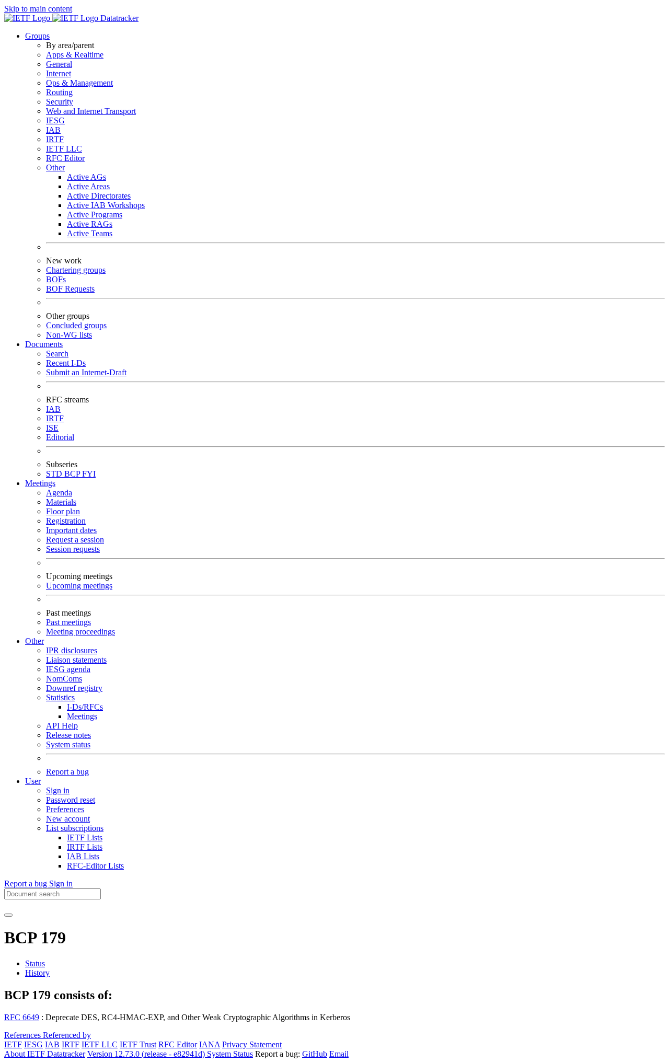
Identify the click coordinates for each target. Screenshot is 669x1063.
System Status (230, 1053)
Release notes (68, 735)
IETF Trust (138, 1044)
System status (68, 744)
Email (339, 1053)
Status (35, 963)
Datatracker (118, 18)
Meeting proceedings (80, 631)
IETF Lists (84, 837)
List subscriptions (74, 828)
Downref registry (74, 688)
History (37, 972)
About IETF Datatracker (44, 1053)
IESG (55, 120)
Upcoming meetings (79, 585)
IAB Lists (83, 856)
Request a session (75, 539)
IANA (209, 1044)
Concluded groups (76, 325)
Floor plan (63, 511)
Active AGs (86, 176)
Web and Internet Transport (91, 111)
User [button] (33, 781)
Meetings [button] (40, 483)
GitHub (314, 1053)
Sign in (58, 790)
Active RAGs (89, 223)
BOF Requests (70, 288)
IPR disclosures (71, 650)
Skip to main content (38, 8)
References (23, 1035)
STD (55, 473)
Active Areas (88, 186)
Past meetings (68, 622)
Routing (59, 92)
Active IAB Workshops (106, 205)
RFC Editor (65, 158)
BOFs (56, 279)
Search (57, 353)
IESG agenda (68, 669)
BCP (73, 473)
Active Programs (94, 214)
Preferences (65, 809)
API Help (62, 725)
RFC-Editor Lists (95, 865)
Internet (58, 73)
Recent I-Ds (66, 363)
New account (68, 818)
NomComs (64, 678)
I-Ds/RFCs (85, 706)
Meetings (82, 716)
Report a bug (67, 771)
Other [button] (34, 641)
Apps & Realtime (74, 54)
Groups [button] (37, 35)
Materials (61, 502)
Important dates (71, 530)
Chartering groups (76, 269)
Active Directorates (99, 195)
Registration (66, 520)
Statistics (60, 697)
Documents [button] (44, 344)
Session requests (73, 549)
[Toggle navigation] (8, 915)
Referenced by (67, 1035)
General (59, 64)
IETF (13, 1044)
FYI (89, 473)
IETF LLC (64, 148)
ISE (52, 427)
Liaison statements (76, 659)
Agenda (59, 492)
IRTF (55, 139)
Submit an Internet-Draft (86, 372)
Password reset (70, 799)
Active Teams (89, 233)
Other (55, 167)
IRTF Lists (84, 846)
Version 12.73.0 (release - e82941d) (147, 1053)
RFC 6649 (21, 1017)
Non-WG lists (69, 334)
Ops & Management (79, 82)
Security (59, 101)
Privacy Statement (252, 1044)
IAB (53, 129)
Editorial (60, 437)
